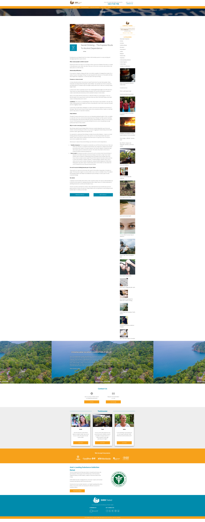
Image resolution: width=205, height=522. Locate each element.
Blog (114, 7)
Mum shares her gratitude (125, 275)
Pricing (109, 7)
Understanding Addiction (125, 60)
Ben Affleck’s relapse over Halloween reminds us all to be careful (127, 144)
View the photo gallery (75, 368)
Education (122, 47)
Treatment (122, 57)
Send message (113, 401)
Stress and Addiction (124, 165)
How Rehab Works (85, 7)
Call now (91, 401)
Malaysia (122, 53)
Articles (84, 51)
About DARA (103, 7)
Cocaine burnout (123, 87)
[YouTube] (112, 511)
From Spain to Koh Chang (125, 197)
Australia (122, 43)
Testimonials (122, 55)
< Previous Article (79, 194)
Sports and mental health (125, 216)
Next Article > (103, 194)
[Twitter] (110, 511)
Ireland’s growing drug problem (127, 94)
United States (123, 64)
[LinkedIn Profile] (118, 511)
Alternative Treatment (124, 39)
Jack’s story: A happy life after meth (127, 287)
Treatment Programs (74, 7)
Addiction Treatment (94, 7)
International (122, 49)
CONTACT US (129, 3)
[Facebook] (107, 511)
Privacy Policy (110, 517)
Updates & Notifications (125, 66)
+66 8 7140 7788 (113, 4)
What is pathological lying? (125, 91)
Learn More (80, 442)
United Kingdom (123, 62)
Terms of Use (114, 517)
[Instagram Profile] (115, 511)
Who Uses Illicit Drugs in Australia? (127, 338)
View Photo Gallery (77, 490)
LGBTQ (121, 51)
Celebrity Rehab (123, 45)
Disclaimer (118, 517)
